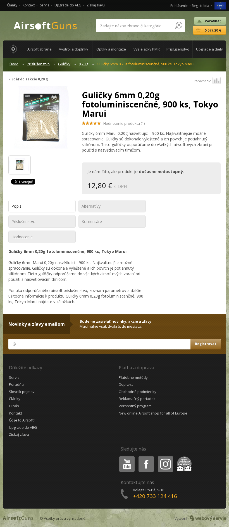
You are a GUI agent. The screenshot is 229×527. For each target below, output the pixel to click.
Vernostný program (135, 405)
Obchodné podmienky (137, 391)
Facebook (146, 457)
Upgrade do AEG (67, 5)
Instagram (165, 457)
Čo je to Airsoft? (22, 420)
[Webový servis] (208, 518)
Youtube (125, 457)
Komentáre (92, 221)
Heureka (183, 457)
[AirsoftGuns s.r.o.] (45, 25)
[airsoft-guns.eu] (220, 5)
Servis (44, 5)
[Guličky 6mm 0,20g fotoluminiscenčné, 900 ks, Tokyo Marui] (40, 120)
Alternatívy (91, 206)
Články (12, 5)
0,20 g (83, 63)
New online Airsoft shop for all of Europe (153, 413)
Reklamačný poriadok (137, 398)
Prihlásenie (179, 5)
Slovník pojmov (22, 391)
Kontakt (29, 5)
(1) (124, 123)
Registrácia (200, 5)
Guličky (64, 63)
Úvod (13, 63)
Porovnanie (202, 81)
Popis (16, 206)
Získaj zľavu (96, 5)
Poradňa (16, 384)
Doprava (126, 384)
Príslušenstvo (38, 63)
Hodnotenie (22, 236)
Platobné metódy (133, 377)
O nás (14, 405)
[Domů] (13, 49)
